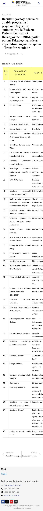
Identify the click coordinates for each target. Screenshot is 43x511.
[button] (4, 3)
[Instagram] (16, 501)
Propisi (4, 474)
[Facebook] (3, 501)
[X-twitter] (7, 501)
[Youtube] (11, 501)
